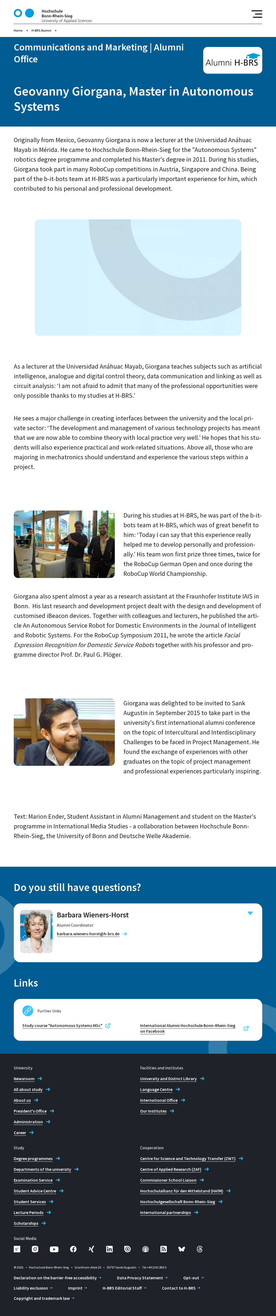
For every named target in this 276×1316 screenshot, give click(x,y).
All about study (28, 1089)
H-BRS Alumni (41, 30)
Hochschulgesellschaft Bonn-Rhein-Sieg (177, 1201)
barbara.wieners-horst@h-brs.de (88, 933)
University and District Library (168, 1078)
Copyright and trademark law (42, 1298)
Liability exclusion (31, 1288)
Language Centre (156, 1089)
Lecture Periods (28, 1212)
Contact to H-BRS (179, 1288)
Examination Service (33, 1180)
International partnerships (165, 1212)
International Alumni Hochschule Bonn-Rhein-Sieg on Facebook (187, 1028)
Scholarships (26, 1223)
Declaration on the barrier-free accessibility (55, 1277)
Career (20, 1132)
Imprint (75, 1288)
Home (18, 30)
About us (22, 1100)
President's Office (30, 1111)
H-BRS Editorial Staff (122, 1288)
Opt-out (191, 1277)
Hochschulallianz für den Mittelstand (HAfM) (181, 1190)
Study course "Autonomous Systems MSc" (62, 1025)
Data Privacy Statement (140, 1277)
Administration (28, 1121)
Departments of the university (42, 1169)
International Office (159, 1100)
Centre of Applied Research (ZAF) (170, 1169)
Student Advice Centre (35, 1190)
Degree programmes (33, 1158)
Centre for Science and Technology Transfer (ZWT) (188, 1158)
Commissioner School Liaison (168, 1180)
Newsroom (24, 1078)
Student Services (30, 1201)
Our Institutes (153, 1111)
